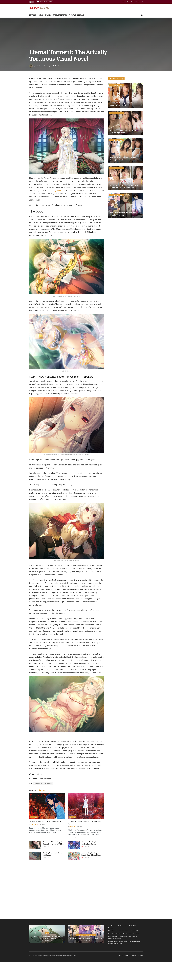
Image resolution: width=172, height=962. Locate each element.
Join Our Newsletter (45, 2)
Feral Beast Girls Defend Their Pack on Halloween (124, 934)
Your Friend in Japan (76, 15)
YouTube (140, 956)
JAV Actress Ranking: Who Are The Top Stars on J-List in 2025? (124, 104)
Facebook (120, 956)
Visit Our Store (126, 2)
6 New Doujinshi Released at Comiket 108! (86, 938)
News (41, 15)
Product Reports (60, 15)
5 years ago (47, 66)
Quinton (33, 824)
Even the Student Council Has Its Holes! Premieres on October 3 (47, 937)
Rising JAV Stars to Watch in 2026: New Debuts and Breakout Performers (124, 186)
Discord (133, 956)
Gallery (48, 15)
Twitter (127, 956)
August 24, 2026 (47, 941)
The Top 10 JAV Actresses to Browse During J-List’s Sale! (123, 159)
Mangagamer (38, 783)
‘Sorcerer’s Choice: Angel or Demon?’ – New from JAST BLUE (53, 844)
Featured (33, 15)
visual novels (48, 783)
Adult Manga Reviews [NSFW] (86, 935)
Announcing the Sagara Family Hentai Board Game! (92, 854)
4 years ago (86, 846)
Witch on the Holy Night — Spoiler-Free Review (91, 843)
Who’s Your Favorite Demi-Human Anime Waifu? (123, 931)
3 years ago (41, 824)
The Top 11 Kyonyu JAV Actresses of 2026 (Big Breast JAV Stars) (125, 131)
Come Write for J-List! (137, 2)
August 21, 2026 (86, 941)
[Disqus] (66, 890)
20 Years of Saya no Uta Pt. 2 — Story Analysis (45, 821)
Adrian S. (38, 66)
